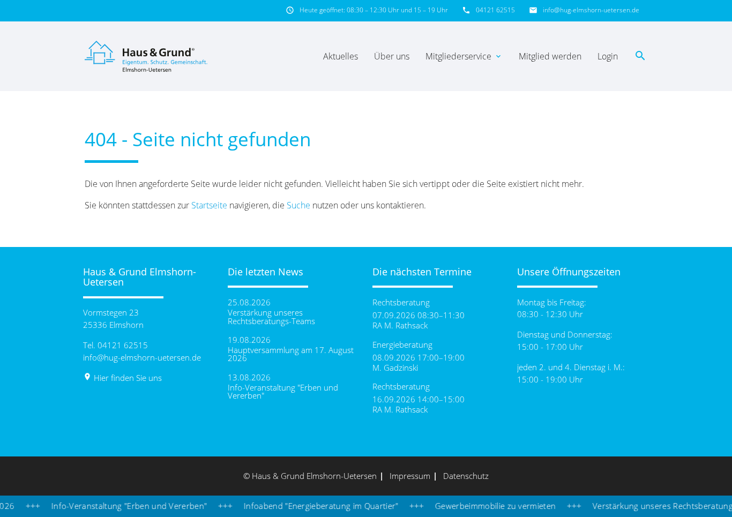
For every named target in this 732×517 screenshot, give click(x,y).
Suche (298, 205)
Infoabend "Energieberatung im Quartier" (313, 505)
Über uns (391, 56)
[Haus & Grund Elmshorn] (147, 56)
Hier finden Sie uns (122, 377)
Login (607, 56)
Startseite (209, 205)
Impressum (410, 475)
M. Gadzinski (395, 368)
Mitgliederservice (464, 56)
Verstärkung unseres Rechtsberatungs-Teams (271, 317)
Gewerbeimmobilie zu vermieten (487, 505)
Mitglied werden (550, 56)
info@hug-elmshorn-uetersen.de (591, 9)
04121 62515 (495, 9)
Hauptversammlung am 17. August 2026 (291, 354)
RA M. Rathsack (400, 325)
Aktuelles (340, 56)
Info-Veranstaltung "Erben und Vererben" (283, 392)
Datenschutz (466, 475)
